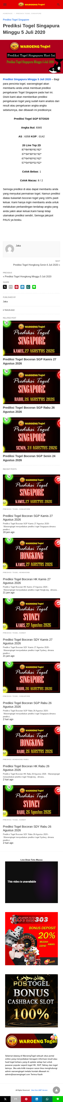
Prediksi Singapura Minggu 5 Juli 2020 (27, 79)
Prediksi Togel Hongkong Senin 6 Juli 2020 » (36, 264)
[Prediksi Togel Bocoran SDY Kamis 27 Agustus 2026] (31, 614)
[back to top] (56, 1090)
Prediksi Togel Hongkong (16, 572)
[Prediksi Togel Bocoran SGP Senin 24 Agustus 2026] (31, 434)
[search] (58, 4)
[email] (16, 1099)
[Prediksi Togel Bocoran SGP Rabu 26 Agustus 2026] (31, 386)
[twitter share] (5, 287)
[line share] (34, 287)
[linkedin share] (22, 287)
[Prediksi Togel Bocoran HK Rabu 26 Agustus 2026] (31, 740)
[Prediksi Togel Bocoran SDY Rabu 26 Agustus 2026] (31, 801)
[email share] (11, 287)
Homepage (8, 13)
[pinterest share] (16, 287)
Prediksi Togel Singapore (28, 13)
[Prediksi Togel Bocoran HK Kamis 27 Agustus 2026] (31, 553)
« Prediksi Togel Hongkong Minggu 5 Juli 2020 (27, 276)
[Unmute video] (31, 882)
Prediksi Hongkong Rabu (16, 759)
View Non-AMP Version (39, 1090)
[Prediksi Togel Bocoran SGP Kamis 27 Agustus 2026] (31, 338)
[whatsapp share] (28, 287)
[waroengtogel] (31, 4)
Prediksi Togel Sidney (14, 633)
